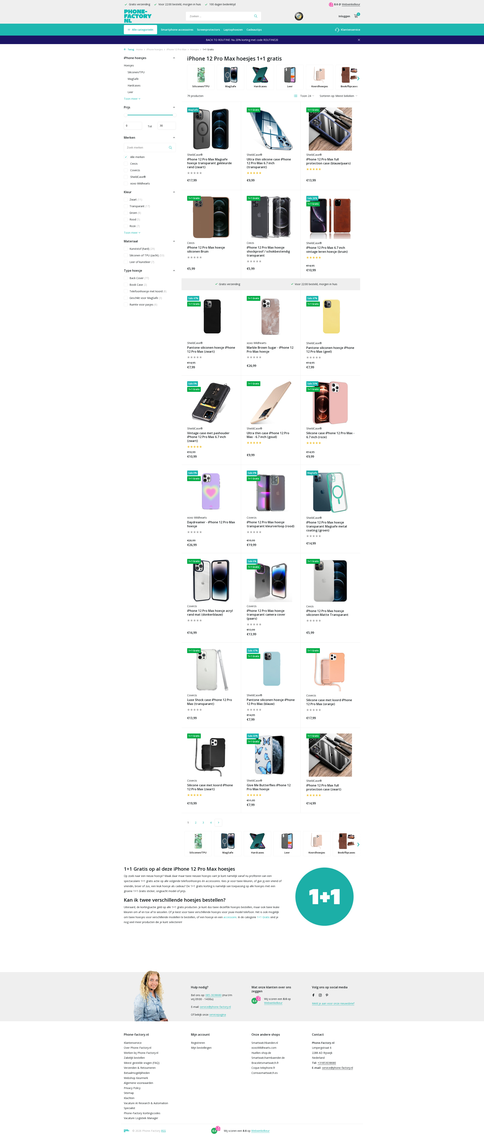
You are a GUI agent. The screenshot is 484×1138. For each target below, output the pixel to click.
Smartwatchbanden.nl (264, 1043)
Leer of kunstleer (142, 262)
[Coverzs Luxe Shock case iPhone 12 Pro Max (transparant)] (211, 669)
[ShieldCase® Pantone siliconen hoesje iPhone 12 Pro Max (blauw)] (271, 669)
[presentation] (358, 77)
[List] (295, 96)
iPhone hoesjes (155, 49)
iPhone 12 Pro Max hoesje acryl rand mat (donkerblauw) (210, 613)
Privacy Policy (132, 1088)
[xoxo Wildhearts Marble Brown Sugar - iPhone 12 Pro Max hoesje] (271, 317)
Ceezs (134, 163)
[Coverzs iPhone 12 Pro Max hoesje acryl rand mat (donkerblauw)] (211, 580)
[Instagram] (320, 995)
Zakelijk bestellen (134, 1057)
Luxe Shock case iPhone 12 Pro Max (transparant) (209, 702)
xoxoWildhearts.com (263, 1047)
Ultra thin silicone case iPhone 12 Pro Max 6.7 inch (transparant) (269, 163)
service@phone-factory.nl (215, 1007)
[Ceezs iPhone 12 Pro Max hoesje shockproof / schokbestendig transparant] (271, 217)
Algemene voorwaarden (138, 1083)
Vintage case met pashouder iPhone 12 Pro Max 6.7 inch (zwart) (208, 437)
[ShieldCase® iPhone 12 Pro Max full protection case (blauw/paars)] (330, 129)
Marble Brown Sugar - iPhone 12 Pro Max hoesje (270, 350)
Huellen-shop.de (261, 1053)
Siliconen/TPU (136, 72)
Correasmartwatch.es (264, 1073)
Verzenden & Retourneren (140, 1068)
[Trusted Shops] (299, 16)
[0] (355, 16)
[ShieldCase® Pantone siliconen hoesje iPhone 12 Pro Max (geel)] (330, 317)
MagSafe (133, 79)
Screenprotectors (208, 29)
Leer (130, 92)
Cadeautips (254, 29)
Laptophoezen (233, 29)
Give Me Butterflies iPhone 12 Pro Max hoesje (269, 787)
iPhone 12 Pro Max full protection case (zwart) (323, 787)
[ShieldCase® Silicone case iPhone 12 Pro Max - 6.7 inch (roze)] (330, 402)
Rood (135, 219)
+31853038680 (327, 1063)
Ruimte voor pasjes (143, 304)
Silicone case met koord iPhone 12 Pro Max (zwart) (210, 787)
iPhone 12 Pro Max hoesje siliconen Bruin (206, 250)
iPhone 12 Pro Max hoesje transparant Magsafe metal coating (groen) (326, 526)
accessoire (230, 917)
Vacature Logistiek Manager (141, 1118)
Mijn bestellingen (201, 1047)
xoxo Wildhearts (140, 183)
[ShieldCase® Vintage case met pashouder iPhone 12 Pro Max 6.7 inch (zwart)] (211, 402)
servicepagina (217, 1014)
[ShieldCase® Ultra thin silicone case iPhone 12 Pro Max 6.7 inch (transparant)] (271, 128)
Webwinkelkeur (351, 4)
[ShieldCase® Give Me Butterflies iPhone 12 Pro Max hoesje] (271, 755)
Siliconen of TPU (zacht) (147, 255)
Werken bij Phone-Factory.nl (141, 1053)
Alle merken (137, 157)
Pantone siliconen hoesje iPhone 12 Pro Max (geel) (330, 350)
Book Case (138, 284)
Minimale (133, 125)
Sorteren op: (327, 96)
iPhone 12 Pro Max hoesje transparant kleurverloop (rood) (270, 524)
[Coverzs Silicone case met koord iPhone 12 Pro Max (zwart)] (211, 755)
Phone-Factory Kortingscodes (142, 1113)
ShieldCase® (138, 177)
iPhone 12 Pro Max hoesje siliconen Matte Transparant (327, 613)
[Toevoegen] (228, 179)
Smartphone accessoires (177, 29)
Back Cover (139, 278)
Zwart (136, 199)
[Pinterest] (327, 995)
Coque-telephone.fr (263, 1068)
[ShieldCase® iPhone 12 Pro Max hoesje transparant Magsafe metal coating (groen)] (330, 492)
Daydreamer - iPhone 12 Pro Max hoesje (211, 524)
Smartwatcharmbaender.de (268, 1057)
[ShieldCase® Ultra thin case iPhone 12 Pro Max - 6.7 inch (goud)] (271, 402)
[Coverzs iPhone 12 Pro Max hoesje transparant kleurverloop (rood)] (271, 492)
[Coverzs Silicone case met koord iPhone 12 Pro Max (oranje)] (330, 669)
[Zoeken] (255, 16)
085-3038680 (214, 995)
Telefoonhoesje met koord (148, 291)
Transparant (140, 206)
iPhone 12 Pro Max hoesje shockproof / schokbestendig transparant (268, 251)
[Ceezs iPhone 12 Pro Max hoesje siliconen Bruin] (211, 217)
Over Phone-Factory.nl (137, 1047)
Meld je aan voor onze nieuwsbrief (333, 1003)
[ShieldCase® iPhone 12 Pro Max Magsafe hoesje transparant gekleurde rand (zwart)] (211, 128)
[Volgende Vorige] (218, 822)
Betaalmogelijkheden (137, 1073)
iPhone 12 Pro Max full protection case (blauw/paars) (328, 161)
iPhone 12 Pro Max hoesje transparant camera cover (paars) (266, 615)
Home (139, 49)
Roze (135, 226)
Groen (135, 213)
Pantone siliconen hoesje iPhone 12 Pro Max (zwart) (211, 350)
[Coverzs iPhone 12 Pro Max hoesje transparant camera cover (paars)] (271, 580)
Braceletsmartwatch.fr (265, 1063)
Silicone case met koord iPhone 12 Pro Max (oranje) (329, 702)
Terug (130, 49)
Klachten (129, 1098)
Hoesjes (194, 49)
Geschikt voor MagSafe (146, 298)
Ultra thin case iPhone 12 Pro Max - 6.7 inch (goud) (268, 435)
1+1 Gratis (263, 917)
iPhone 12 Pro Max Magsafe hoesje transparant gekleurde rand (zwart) (209, 163)
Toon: (303, 96)
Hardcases (134, 85)
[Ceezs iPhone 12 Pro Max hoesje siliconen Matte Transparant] (330, 580)
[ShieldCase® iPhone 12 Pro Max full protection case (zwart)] (330, 755)
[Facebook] (313, 995)
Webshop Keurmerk (136, 1078)
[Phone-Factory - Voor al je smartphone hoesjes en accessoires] (138, 16)
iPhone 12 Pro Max (176, 49)
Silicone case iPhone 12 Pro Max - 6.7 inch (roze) (330, 435)
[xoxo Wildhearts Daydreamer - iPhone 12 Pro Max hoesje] (211, 492)
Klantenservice (350, 29)
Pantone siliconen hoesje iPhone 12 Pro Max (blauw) (271, 702)
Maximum (167, 125)
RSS (163, 1131)
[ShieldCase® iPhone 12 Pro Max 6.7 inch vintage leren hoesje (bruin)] (330, 217)
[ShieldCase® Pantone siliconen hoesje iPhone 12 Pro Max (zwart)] (211, 317)
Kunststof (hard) (142, 248)
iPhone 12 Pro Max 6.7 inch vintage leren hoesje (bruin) (327, 250)
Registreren (198, 1043)
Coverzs (135, 170)
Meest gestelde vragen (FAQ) (142, 1063)
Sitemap (129, 1093)
